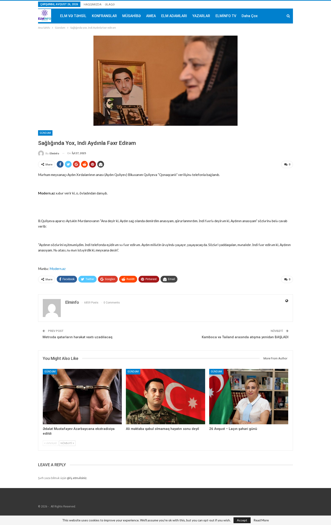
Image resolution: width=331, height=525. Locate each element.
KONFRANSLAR (104, 16)
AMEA (151, 16)
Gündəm (45, 133)
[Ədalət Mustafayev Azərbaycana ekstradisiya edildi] (82, 396)
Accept (242, 520)
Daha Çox (250, 16)
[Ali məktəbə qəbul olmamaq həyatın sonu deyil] (165, 396)
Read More (261, 520)
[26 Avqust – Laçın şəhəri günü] (248, 396)
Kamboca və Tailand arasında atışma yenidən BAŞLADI (245, 337)
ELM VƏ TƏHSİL (73, 16)
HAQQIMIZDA (93, 4)
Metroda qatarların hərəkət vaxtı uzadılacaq (77, 337)
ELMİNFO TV (225, 16)
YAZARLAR (201, 16)
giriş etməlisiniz (76, 478)
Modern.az (58, 269)
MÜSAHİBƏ (131, 16)
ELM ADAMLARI (174, 16)
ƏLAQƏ (110, 4)
